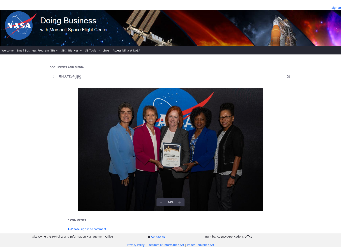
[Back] (53, 77)
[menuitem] (7, 50)
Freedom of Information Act (166, 245)
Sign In (336, 7)
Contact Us (158, 236)
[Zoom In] (180, 202)
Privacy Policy (135, 245)
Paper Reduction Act (200, 245)
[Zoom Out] (161, 202)
